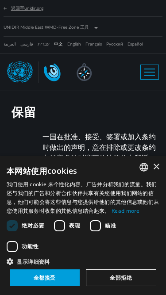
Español (135, 44)
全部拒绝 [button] (121, 277)
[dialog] (83, 225)
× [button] (156, 167)
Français (93, 44)
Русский (114, 44)
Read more (126, 211)
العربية (10, 44)
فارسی (26, 44)
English (74, 44)
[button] (83, 261)
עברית (44, 44)
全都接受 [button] (45, 277)
